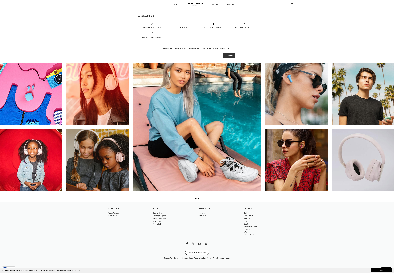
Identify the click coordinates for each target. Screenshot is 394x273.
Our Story (202, 213)
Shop (176, 4)
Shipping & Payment (159, 216)
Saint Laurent (248, 216)
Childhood (247, 229)
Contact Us (202, 216)
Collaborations (112, 216)
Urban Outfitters (249, 235)
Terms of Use (157, 221)
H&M (245, 221)
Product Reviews (113, 213)
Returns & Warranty (159, 218)
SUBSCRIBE (229, 55)
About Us (230, 4)
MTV (245, 232)
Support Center (158, 213)
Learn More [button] (77, 270)
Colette (246, 224)
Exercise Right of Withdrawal (197, 252)
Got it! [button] (382, 270)
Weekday (247, 218)
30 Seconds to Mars (250, 227)
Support (215, 4)
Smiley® (246, 213)
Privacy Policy (157, 224)
